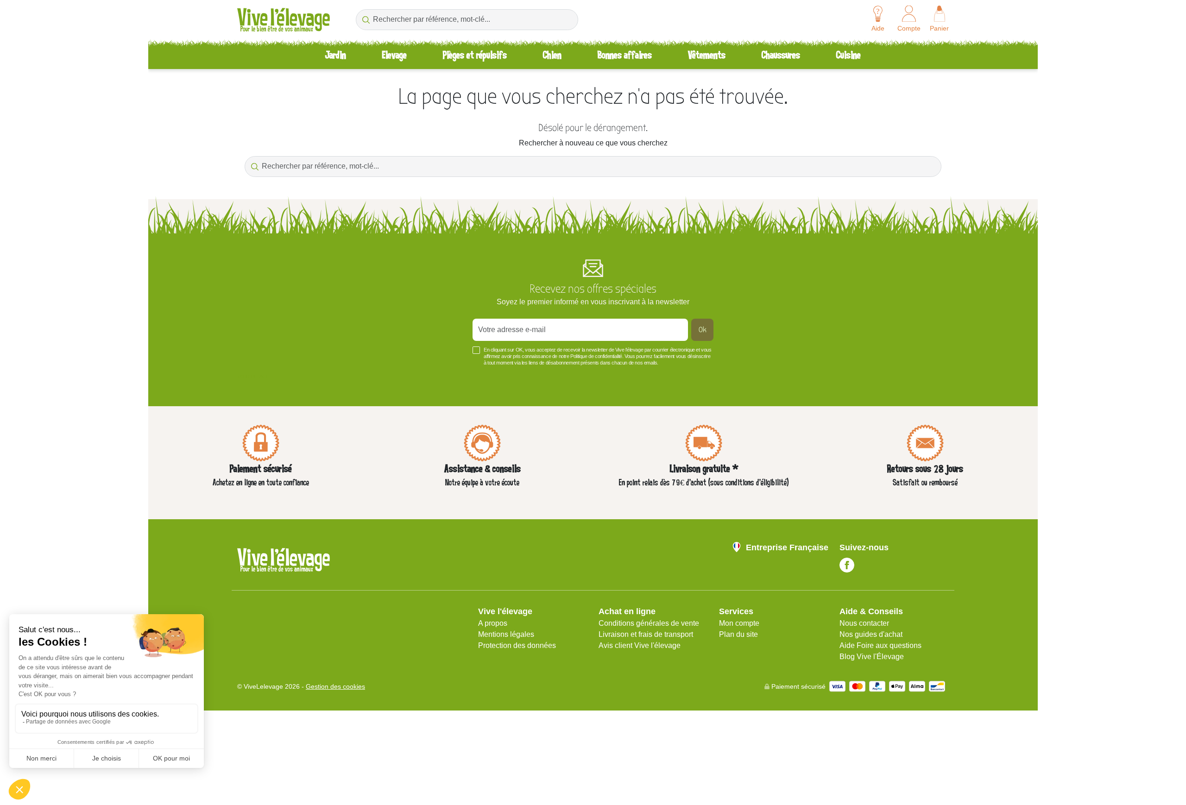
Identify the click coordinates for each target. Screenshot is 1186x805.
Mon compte (739, 623)
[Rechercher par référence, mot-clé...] (365, 19)
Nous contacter (864, 623)
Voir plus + (252, 376)
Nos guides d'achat (870, 634)
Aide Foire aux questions (880, 645)
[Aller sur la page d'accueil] (283, 19)
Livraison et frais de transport (646, 634)
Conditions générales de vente (649, 623)
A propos (492, 623)
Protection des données (517, 645)
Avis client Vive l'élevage (640, 645)
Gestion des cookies (335, 686)
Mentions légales (506, 634)
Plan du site (738, 634)
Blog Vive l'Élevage (871, 656)
